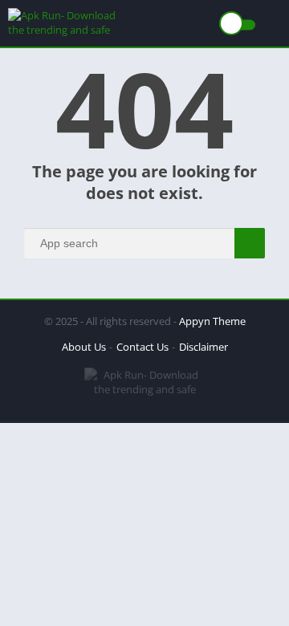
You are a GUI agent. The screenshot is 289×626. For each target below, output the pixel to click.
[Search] (249, 243)
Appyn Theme (212, 321)
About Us (84, 346)
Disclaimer (203, 346)
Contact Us (142, 346)
